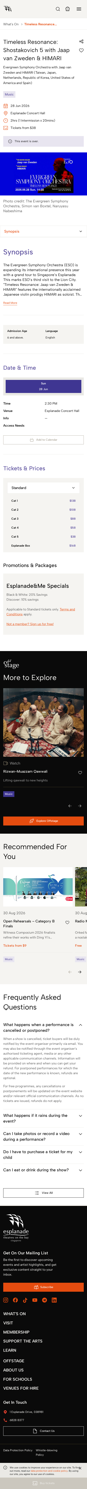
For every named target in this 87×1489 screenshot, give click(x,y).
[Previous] (70, 806)
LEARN (9, 1350)
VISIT (8, 1322)
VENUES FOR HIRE (21, 1388)
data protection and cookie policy (49, 1470)
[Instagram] (5, 1300)
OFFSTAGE (13, 1360)
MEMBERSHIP (16, 1332)
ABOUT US (13, 1370)
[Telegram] (44, 1300)
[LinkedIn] (54, 1300)
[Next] (80, 806)
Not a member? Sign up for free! (30, 624)
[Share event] (81, 41)
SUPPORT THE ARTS (22, 1341)
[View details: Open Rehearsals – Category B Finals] (38, 914)
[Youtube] (34, 1300)
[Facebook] (15, 1300)
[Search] (58, 9)
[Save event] (81, 50)
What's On (11, 24)
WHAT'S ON (14, 1313)
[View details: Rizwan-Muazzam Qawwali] (43, 742)
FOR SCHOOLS (17, 1379)
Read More (10, 303)
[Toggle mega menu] (79, 9)
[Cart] (68, 9)
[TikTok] (25, 1300)
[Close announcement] (80, 1468)
